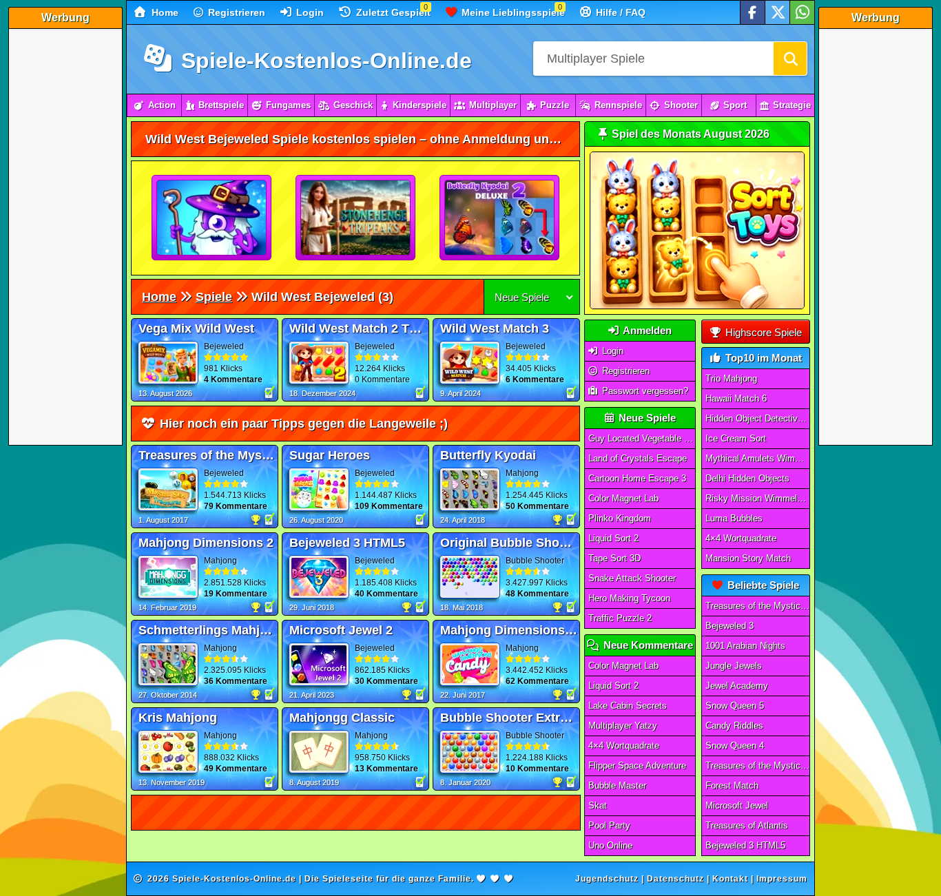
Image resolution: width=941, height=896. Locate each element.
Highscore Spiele (762, 332)
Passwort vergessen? (643, 391)
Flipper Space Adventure (637, 765)
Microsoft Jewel (736, 805)
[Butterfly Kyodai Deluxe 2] (500, 218)
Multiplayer (493, 105)
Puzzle (554, 105)
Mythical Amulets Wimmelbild (757, 458)
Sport (735, 105)
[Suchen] (790, 58)
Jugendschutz (607, 879)
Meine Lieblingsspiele (512, 12)
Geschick (353, 105)
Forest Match (731, 785)
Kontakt (730, 879)
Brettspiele (221, 105)
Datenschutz (675, 879)
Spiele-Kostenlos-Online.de (323, 60)
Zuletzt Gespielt (392, 12)
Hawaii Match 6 (736, 398)
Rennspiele (618, 105)
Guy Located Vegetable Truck (642, 438)
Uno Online (610, 845)
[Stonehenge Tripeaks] (356, 218)
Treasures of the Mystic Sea (757, 606)
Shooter (681, 105)
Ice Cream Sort (735, 438)
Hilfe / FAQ (619, 12)
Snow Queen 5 (734, 705)
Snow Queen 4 (734, 745)
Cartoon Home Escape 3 (637, 478)
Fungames (288, 105)
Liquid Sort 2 (613, 538)
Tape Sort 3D (614, 558)
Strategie (792, 105)
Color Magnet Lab (623, 498)
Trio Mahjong (731, 378)
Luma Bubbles (734, 518)
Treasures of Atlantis (746, 825)
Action (162, 105)
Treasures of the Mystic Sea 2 (757, 765)
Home (163, 12)
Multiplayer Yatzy (622, 725)
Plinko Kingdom (619, 518)
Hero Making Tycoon (629, 598)
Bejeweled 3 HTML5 (745, 845)
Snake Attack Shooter (632, 578)
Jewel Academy (736, 685)
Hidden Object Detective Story (757, 418)
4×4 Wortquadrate (623, 745)
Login (308, 12)
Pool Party (609, 825)
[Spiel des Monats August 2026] (697, 306)
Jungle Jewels (733, 665)
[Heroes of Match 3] (212, 218)
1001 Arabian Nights (745, 645)
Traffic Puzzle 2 (620, 618)
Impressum (781, 879)
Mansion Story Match (748, 558)
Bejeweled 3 (729, 626)
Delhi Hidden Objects (747, 478)
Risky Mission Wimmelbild (757, 498)
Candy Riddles (734, 725)
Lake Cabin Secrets (627, 705)
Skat (597, 805)
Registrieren (235, 12)
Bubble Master (617, 785)
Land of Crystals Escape (637, 458)
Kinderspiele (419, 105)
